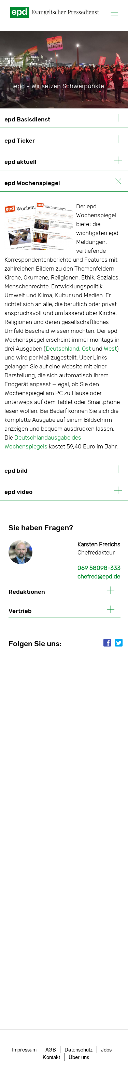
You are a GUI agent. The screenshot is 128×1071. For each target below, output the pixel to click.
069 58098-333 (98, 567)
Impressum (24, 1049)
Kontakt (51, 1056)
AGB (50, 1049)
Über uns (79, 1056)
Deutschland (62, 348)
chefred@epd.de (98, 576)
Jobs (106, 1049)
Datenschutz (79, 1049)
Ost (87, 348)
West (110, 348)
